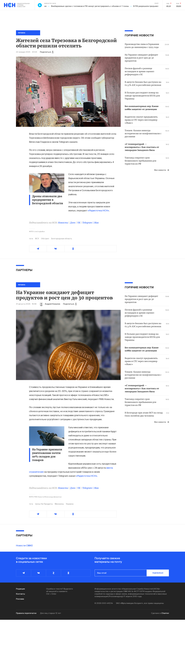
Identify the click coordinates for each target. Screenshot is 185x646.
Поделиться (45, 52)
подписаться (157, 573)
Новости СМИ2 (24, 545)
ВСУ (37, 238)
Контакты (20, 594)
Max (96, 222)
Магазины (59, 504)
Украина (69, 504)
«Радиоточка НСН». (87, 475)
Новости (63, 222)
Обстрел (45, 238)
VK (78, 222)
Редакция (20, 589)
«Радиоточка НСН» (98, 210)
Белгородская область (61, 238)
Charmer (165, 613)
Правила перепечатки (26, 613)
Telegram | (88, 222)
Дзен (72, 222)
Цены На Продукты (44, 504)
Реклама (20, 599)
